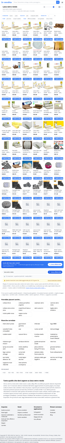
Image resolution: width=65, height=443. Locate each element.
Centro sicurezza (38, 414)
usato (16, 15)
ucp (20, 329)
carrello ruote (13, 295)
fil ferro (42, 295)
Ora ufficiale (37, 419)
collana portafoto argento (24, 304)
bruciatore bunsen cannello (45, 293)
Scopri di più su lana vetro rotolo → (36, 288)
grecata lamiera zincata (55, 348)
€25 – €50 (11, 372)
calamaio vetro (39, 303)
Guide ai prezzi (5, 410)
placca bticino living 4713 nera (39, 348)
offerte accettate (31, 18)
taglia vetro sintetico (54, 309)
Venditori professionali (24, 415)
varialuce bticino (24, 341)
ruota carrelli (38, 329)
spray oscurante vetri (8, 348)
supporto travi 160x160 (7, 364)
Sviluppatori (37, 412)
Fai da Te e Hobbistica (12, 11)
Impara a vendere (23, 412)
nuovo (11, 15)
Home (4, 11)
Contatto (52, 410)
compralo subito (34, 15)
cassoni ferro (23, 334)
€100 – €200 (28, 372)
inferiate (37, 324)
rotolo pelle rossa (8, 313)
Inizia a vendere (22, 410)
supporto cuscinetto (51, 295)
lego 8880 (53, 324)
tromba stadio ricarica (39, 335)
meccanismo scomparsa (23, 364)
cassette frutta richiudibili (7, 330)
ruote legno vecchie (22, 358)
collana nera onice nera (8, 309)
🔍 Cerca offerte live (55, 272)
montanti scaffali (23, 295)
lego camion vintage (7, 353)
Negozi (3, 423)
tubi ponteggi (54, 329)
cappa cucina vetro (23, 314)
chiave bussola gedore (29, 293)
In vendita (6, 2)
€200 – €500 (38, 372)
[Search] (58, 2)
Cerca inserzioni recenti (54, 280)
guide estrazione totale (39, 343)
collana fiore (7, 303)
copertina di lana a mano (24, 309)
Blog (51, 415)
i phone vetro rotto (54, 304)
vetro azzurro (38, 308)
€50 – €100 (20, 372)
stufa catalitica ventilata (23, 348)
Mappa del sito (38, 417)
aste (27, 15)
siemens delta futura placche (39, 353)
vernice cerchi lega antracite (56, 358)
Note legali (4, 412)
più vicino (9, 18)
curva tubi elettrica (22, 353)
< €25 (4, 372)
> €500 (46, 372)
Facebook (52, 412)
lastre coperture (34, 295)
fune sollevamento (56, 352)
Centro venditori (22, 417)
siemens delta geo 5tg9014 (40, 358)
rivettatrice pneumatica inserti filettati (54, 336)
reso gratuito (41, 18)
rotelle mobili (7, 334)
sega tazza (5, 295)
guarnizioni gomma (22, 325)
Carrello (3, 425)
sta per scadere (17, 18)
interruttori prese (8, 324)
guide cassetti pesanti (15, 293)
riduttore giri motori (7, 343)
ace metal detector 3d (6, 358)
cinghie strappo (59, 293)
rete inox (53, 341)
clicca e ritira (49, 18)
